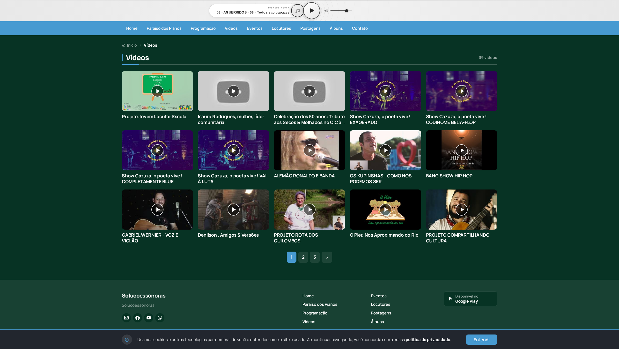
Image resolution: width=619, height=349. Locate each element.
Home (132, 28)
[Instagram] (126, 317)
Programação (203, 28)
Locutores (281, 28)
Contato (360, 28)
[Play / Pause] (311, 10)
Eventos (255, 28)
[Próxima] (327, 257)
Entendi (482, 339)
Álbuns (336, 28)
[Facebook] (137, 317)
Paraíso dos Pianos (164, 28)
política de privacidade (428, 339)
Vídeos (231, 28)
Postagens (310, 28)
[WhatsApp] (159, 317)
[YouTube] (148, 317)
